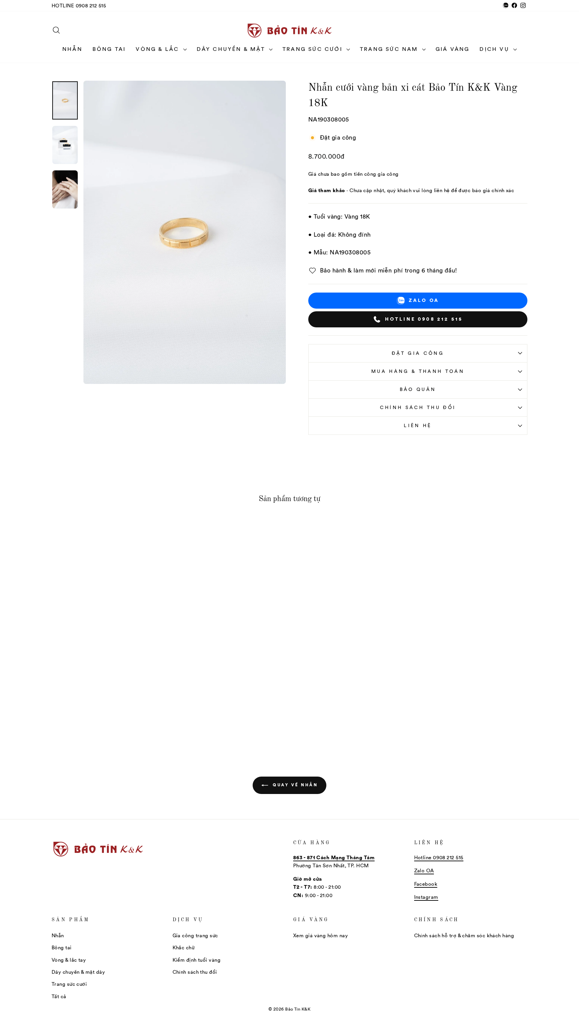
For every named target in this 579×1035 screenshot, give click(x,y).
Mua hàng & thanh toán (417, 371)
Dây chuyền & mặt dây (78, 972)
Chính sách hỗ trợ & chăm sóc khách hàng (464, 935)
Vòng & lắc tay (69, 960)
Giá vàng (453, 49)
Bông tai (109, 49)
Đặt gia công (418, 353)
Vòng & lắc (158, 49)
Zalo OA (424, 300)
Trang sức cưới (313, 49)
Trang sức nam (390, 49)
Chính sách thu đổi (418, 407)
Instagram (426, 897)
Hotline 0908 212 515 (79, 5)
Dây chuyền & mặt (232, 49)
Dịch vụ (495, 49)
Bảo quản (418, 389)
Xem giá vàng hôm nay (320, 935)
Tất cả (59, 996)
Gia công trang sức (195, 935)
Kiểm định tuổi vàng (197, 960)
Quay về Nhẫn (294, 784)
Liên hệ (418, 425)
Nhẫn (72, 49)
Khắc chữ (184, 947)
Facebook (426, 884)
